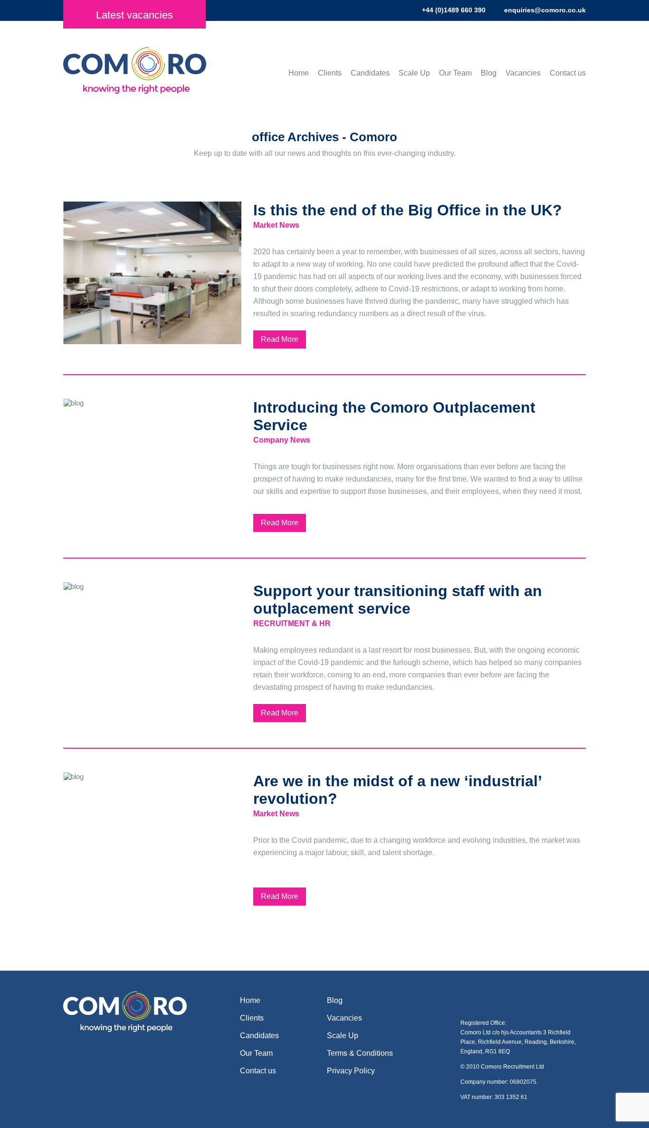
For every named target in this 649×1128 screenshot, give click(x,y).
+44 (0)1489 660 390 (454, 10)
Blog (488, 73)
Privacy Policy (351, 1071)
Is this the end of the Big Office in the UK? (407, 210)
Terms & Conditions (360, 1053)
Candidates (370, 73)
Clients (330, 73)
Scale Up (414, 73)
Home (298, 73)
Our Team (455, 73)
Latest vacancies (134, 15)
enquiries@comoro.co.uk (545, 10)
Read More (279, 339)
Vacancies (523, 73)
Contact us (568, 73)
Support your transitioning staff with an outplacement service (397, 599)
